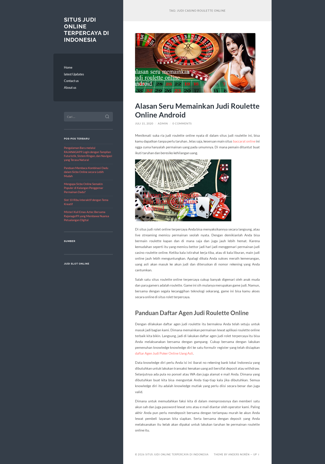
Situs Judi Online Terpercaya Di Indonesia (86, 29)
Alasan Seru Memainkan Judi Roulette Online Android (197, 110)
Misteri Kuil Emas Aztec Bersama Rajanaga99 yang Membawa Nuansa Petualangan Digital (86, 216)
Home (68, 67)
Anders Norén (239, 454)
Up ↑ (256, 454)
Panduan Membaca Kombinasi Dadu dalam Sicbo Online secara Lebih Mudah (86, 172)
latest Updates (74, 74)
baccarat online (244, 141)
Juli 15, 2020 (144, 123)
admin (163, 123)
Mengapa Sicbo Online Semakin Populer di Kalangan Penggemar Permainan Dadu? (83, 188)
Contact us (71, 81)
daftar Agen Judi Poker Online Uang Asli (164, 353)
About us (70, 87)
